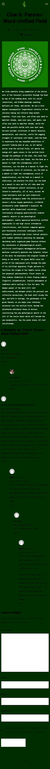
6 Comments (29, 35)
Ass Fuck (18, 521)
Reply (3, 361)
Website (6, 711)
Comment (6, 630)
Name (5, 678)
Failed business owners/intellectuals (18, 405)
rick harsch (14, 378)
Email (5, 694)
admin (17, 30)
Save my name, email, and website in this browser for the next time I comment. (27, 730)
